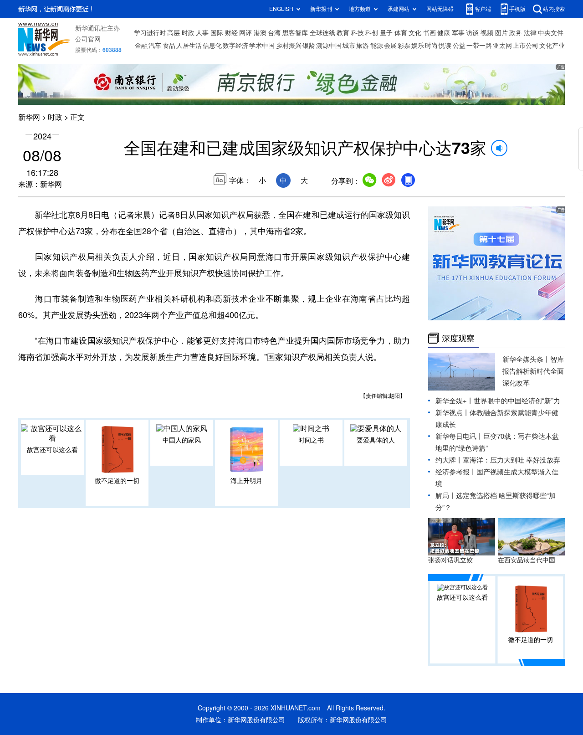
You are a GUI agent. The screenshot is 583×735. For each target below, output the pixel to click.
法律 (530, 33)
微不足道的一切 (117, 481)
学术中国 (262, 45)
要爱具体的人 (376, 440)
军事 (458, 33)
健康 (443, 33)
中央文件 (550, 33)
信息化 (212, 45)
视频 (487, 33)
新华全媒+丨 (454, 400)
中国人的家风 (182, 440)
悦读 (445, 45)
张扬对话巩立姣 (450, 560)
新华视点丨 (452, 412)
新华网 (29, 117)
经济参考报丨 (455, 471)
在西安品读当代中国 (526, 560)
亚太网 (502, 45)
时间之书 (311, 440)
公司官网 (88, 39)
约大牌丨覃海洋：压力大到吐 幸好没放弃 (497, 460)
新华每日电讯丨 (459, 436)
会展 (390, 45)
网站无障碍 (440, 9)
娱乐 (417, 45)
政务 (515, 33)
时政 (188, 33)
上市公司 (525, 45)
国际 (216, 33)
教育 (343, 33)
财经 (231, 33)
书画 (429, 33)
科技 (357, 33)
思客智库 (295, 33)
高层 (173, 33)
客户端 (483, 9)
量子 (386, 33)
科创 (371, 33)
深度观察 (458, 338)
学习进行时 (150, 33)
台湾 (274, 33)
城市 (349, 45)
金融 (141, 45)
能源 (376, 45)
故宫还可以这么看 (52, 450)
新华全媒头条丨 (526, 359)
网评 (245, 33)
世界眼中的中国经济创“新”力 (517, 400)
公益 (459, 45)
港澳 (260, 33)
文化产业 (552, 45)
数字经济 (235, 45)
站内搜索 (554, 9)
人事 (202, 33)
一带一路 (479, 45)
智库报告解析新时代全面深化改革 (533, 371)
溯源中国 (329, 45)
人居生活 (189, 45)
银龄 (308, 45)
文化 (415, 33)
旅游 (362, 45)
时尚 (431, 45)
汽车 (154, 45)
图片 (501, 33)
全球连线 (322, 33)
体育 (400, 33)
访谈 (472, 33)
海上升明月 (246, 481)
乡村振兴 (289, 45)
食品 (169, 45)
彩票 (404, 45)
